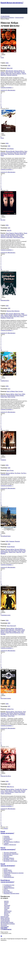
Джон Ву (9, 230)
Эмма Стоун (18, 394)
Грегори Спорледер (12, 75)
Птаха (2, 138)
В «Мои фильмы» (10, 90)
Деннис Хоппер (8, 315)
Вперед (6, 828)
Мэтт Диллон (9, 313)
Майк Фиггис (10, 786)
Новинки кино (4, 916)
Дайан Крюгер (19, 628)
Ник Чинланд (13, 714)
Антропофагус (8, 886)
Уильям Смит (10, 317)
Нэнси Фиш (4, 154)
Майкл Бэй (9, 68)
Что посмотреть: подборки (8, 923)
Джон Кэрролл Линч (18, 237)
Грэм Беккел (8, 793)
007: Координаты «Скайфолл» (12, 841)
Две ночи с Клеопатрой (10, 852)
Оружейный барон (6, 536)
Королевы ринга (8, 855)
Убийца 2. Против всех (10, 844)
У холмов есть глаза (9, 885)
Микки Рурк (17, 313)
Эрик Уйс (18, 552)
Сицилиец (6, 836)
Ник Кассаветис (14, 236)
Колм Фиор (9, 237)
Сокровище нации (5, 615)
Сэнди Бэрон (9, 152)
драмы (6, 909)
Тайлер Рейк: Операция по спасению (13, 873)
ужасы (6, 904)
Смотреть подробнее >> (7, 87)
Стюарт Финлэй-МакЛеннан (12, 632)
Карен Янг (16, 152)
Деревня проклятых (9, 887)
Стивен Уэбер (16, 790)
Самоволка (7, 840)
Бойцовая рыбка (5, 300)
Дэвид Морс (17, 72)
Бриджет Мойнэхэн (20, 549)
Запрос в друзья (8, 871)
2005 (9, 544)
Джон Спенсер (9, 72)
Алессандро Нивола (10, 234)
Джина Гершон (20, 234)
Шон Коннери (9, 70)
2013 (9, 388)
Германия (11, 541)
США (7, 62)
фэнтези (6, 913)
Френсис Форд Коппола (13, 311)
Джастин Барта (5, 629)
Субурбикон (7, 874)
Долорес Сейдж (19, 154)
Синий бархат (7, 875)
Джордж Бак (11, 154)
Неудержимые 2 (8, 839)
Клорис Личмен (19, 395)
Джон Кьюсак (18, 711)
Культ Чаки (7, 890)
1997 (9, 227)
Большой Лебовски (9, 858)
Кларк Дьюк (4, 397)
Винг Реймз (10, 713)
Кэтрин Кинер (11, 395)
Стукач (5, 868)
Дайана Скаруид (17, 315)
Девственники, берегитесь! (11, 854)
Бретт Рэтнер (10, 470)
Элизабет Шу (18, 789)
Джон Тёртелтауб (11, 625)
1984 (9, 146)
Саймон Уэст (10, 709)
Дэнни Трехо (11, 716)
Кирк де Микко (11, 391)
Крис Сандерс (19, 391)
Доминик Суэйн (5, 236)
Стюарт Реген (18, 792)
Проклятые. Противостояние (11, 893)
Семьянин (3, 459)
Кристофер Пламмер (11, 631)
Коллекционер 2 (8, 892)
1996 (9, 65)
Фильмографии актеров (7, 922)
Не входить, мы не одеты (10, 861)
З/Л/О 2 (6, 889)
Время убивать (8, 870)
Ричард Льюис (8, 790)
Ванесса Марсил (16, 73)
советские (6, 906)
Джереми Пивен (5, 474)
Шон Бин (11, 629)
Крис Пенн (17, 316)
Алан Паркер (10, 148)
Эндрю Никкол (11, 546)
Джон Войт (18, 629)
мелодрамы (7, 905)
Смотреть (3, 90)
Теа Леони (17, 473)
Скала (2, 57)
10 (1, 107)
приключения (7, 911)
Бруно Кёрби (23, 152)
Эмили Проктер (9, 792)
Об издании (4, 925)
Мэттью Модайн (10, 151)
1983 (9, 308)
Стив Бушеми (21, 714)
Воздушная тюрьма (6, 698)
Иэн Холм (11, 550)
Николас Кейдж (18, 70)
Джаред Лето (4, 550)
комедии (6, 901)
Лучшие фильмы (5, 16)
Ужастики (6, 856)
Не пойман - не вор (9, 859)
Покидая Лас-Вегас (6, 776)
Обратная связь (5, 926)
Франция (17, 541)
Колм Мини (4, 716)
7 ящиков (6, 843)
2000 (9, 467)
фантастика (7, 912)
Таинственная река (9, 877)
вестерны (6, 915)
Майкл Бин (9, 73)
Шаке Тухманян (18, 550)
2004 (9, 623)
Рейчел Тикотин (5, 714)
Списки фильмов (5, 921)
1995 (9, 784)
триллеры (6, 908)
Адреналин (7, 837)
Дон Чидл (23, 473)
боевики (6, 902)
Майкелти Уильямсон (19, 713)
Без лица (3, 219)
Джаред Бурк (12, 552)
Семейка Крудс (5, 380)
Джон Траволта (10, 233)
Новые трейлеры (5, 918)
